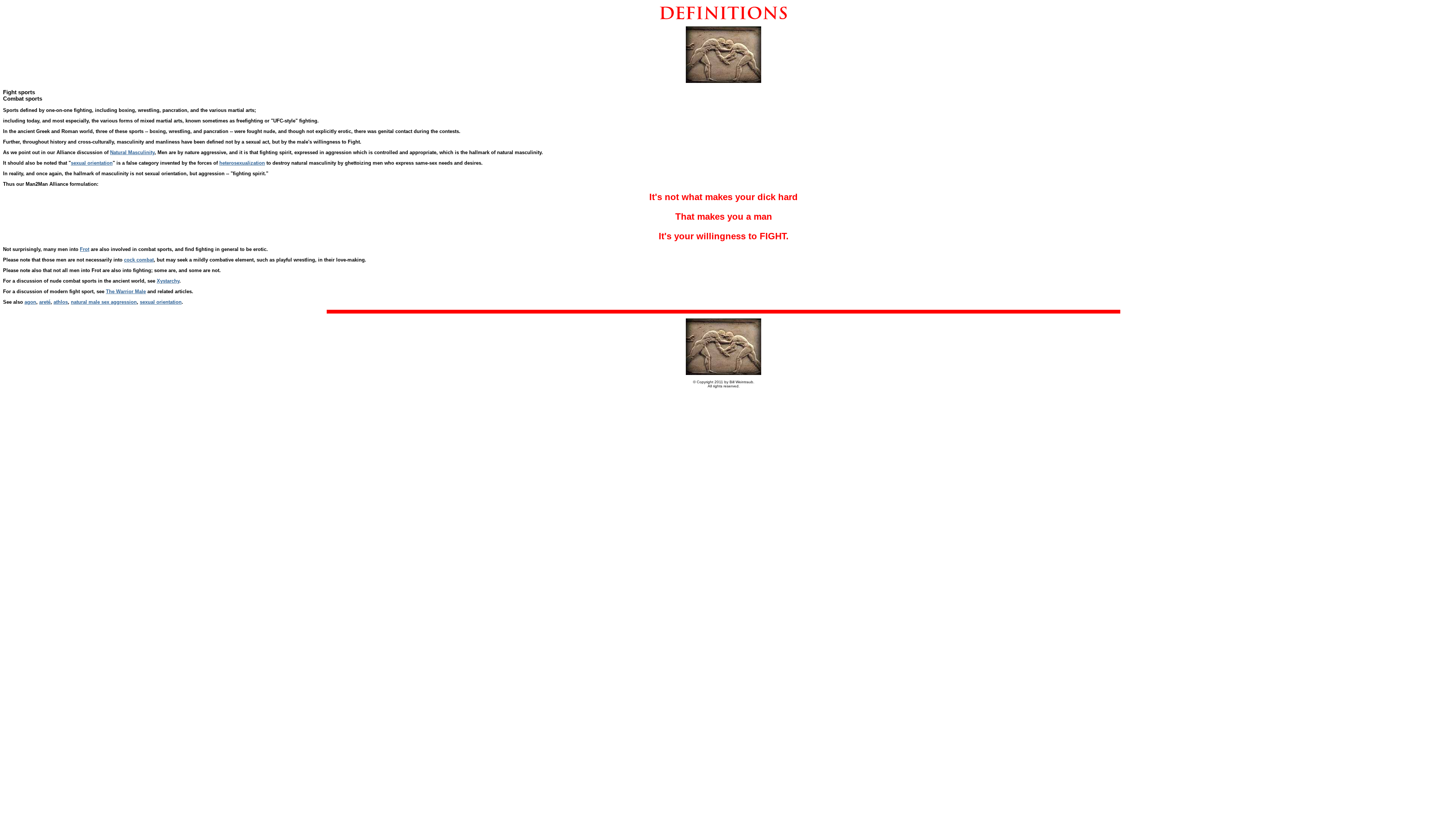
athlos (61, 302)
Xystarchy (168, 281)
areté (44, 302)
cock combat (139, 260)
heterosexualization (242, 163)
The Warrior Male (126, 291)
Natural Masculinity (132, 152)
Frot (84, 249)
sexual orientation (92, 163)
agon (30, 302)
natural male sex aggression (104, 302)
